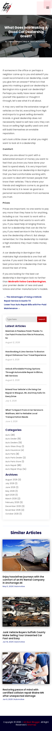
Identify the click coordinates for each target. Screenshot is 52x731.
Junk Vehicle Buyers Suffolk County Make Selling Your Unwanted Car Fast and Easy (24, 635)
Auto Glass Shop (13, 446)
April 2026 (10, 494)
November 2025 (13, 510)
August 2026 (11, 479)
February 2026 (12, 502)
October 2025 (12, 513)
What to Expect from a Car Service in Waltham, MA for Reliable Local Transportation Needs (24, 413)
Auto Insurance (12, 450)
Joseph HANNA (15, 41)
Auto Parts (10, 453)
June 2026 (10, 487)
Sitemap (31, 724)
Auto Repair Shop (13, 469)
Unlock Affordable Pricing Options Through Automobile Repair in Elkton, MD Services (24, 372)
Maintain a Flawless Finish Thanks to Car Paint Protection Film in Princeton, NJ (24, 334)
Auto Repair (11, 465)
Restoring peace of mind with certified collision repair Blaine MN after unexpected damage (23, 692)
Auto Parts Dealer (13, 457)
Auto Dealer (11, 438)
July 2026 (9, 483)
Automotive (41, 41)
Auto (7, 435)
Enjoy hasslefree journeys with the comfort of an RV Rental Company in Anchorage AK (24, 579)
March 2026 (11, 498)
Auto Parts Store (13, 461)
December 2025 (13, 506)
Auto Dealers (11, 442)
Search (41, 319)
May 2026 (10, 491)
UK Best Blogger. (31, 722)
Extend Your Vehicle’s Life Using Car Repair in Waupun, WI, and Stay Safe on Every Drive (25, 393)
